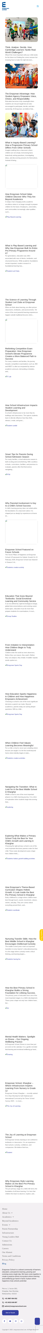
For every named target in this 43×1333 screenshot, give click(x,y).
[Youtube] (10, 1321)
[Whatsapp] (21, 1321)
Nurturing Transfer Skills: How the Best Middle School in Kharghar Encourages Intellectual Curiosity (20, 941)
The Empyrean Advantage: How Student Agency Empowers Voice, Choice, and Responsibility (21, 96)
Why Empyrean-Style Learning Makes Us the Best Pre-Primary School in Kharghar (20, 1183)
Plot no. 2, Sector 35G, (10, 1288)
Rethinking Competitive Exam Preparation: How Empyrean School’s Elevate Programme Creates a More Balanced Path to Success (20, 353)
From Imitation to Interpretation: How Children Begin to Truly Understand (20, 647)
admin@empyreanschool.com (15, 1306)
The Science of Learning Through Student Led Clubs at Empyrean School (20, 302)
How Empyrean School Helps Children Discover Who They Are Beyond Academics (20, 196)
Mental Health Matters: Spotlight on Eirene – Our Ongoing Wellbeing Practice (20, 1039)
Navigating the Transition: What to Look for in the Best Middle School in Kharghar (21, 789)
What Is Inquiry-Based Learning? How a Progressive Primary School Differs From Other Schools (21, 145)
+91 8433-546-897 (11, 1302)
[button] (37, 1321)
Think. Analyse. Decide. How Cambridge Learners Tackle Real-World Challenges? (20, 49)
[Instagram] (15, 1321)
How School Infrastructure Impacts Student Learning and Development (21, 407)
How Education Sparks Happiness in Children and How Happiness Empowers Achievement (21, 696)
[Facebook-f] (4, 1321)
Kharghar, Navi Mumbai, (10, 1291)
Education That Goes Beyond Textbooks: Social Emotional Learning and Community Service (20, 598)
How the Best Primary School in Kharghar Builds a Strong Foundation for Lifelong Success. (20, 990)
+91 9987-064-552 (11, 1298)
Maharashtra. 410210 (9, 1294)
